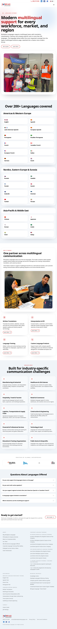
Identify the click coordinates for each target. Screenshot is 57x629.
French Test (5, 582)
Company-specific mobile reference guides (40, 580)
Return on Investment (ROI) (9, 539)
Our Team (5, 541)
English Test (5, 577)
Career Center (6, 607)
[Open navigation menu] (53, 4)
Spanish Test (6, 580)
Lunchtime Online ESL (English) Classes (39, 555)
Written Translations (7, 589)
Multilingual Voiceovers (8, 591)
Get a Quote (5, 46)
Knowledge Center (34, 576)
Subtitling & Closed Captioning (10, 600)
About (4, 532)
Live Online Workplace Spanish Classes (39, 553)
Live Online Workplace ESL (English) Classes (40, 551)
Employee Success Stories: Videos (10, 548)
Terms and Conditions (42, 619)
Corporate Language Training (38, 532)
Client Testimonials (7, 550)
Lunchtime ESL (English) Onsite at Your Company (41, 544)
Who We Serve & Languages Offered (11, 543)
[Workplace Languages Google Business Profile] (47, 1)
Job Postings (5, 609)
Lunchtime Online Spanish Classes (38, 558)
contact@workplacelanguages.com (19, 619)
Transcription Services (8, 598)
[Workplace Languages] (6, 4)
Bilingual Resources (35, 573)
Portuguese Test (6, 584)
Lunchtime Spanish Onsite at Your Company (40, 546)
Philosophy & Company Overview (10, 537)
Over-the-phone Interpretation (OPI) (11, 594)
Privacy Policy (32, 619)
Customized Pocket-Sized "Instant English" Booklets (42, 586)
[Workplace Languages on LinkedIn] (41, 1)
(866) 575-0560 (6, 619)
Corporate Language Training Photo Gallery (13, 546)
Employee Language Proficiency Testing (39, 578)
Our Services (6, 573)
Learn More (15, 46)
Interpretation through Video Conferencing (13, 596)
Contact (5, 604)
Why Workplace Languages (9, 534)
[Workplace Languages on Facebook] (44, 1)
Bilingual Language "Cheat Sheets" (38, 589)
